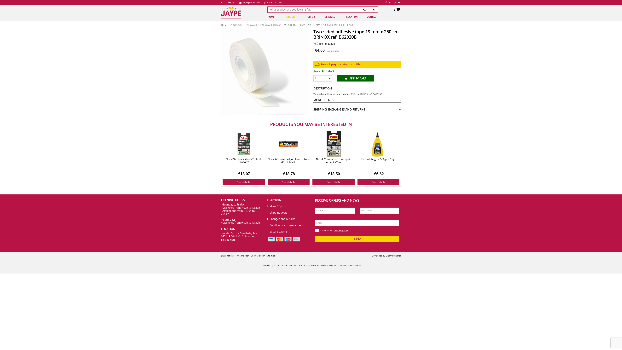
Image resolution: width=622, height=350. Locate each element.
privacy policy (341, 230)
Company (275, 200)
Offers (311, 16)
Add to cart (358, 78)
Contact (372, 16)
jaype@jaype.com (251, 3)
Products (289, 16)
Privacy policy (242, 255)
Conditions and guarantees (286, 225)
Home (271, 16)
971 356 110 (229, 3)
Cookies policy (258, 255)
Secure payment (279, 231)
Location (352, 16)
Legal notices (227, 255)
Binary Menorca (393, 255)
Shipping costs (278, 212)
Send (357, 238)
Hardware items (270, 24)
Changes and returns (282, 219)
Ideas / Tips (276, 206)
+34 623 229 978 (274, 3)
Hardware (251, 24)
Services (330, 16)
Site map (271, 255)
